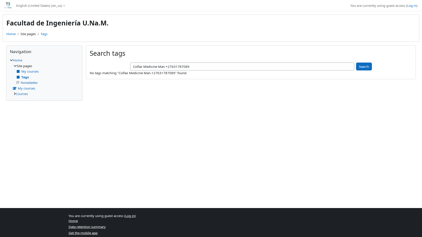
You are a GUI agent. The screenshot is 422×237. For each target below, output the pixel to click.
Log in (412, 5)
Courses (22, 94)
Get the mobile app (83, 233)
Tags (44, 34)
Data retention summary (87, 226)
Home (11, 34)
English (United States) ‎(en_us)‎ (39, 5)
